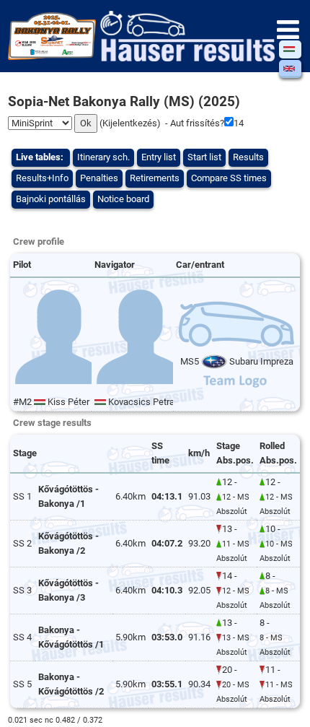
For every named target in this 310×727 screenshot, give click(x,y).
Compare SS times (229, 178)
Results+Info (42, 178)
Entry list (158, 157)
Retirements (155, 178)
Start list (204, 157)
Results (248, 157)
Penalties (99, 178)
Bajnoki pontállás (51, 198)
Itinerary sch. (103, 157)
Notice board (123, 198)
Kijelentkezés (129, 123)
